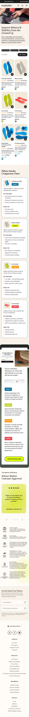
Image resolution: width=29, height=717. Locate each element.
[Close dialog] (13, 350)
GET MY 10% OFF (7, 361)
